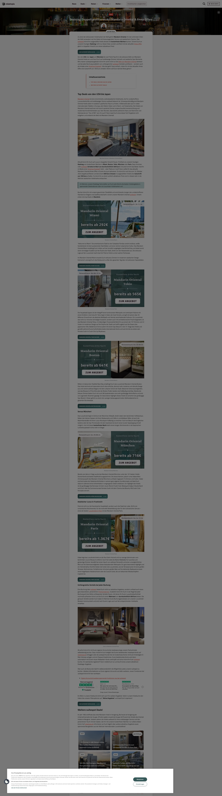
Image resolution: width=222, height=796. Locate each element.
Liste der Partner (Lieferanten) (19, 788)
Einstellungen (140, 784)
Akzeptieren (140, 779)
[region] (90, 781)
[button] (6, 781)
